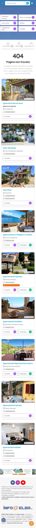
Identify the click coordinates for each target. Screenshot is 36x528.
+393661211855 (9, 240)
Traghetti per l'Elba (5, 29)
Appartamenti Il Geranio (12, 405)
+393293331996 (10, 456)
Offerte (22, 23)
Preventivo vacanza (4, 17)
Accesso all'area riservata (15, 523)
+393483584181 (9, 369)
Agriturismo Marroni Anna (13, 103)
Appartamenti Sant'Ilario (12, 321)
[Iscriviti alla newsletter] (3, 520)
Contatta (7, 116)
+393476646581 (10, 282)
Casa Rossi (7, 190)
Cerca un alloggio (25, 17)
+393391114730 (9, 327)
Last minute (5, 23)
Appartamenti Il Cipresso (12, 276)
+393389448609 (10, 196)
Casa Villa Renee (9, 148)
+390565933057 (10, 112)
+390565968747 (10, 198)
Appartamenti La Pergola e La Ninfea (17, 235)
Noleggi (22, 29)
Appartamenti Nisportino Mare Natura (18, 363)
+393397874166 (9, 453)
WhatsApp (23, 245)
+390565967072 (10, 411)
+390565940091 (10, 154)
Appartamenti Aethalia (12, 447)
